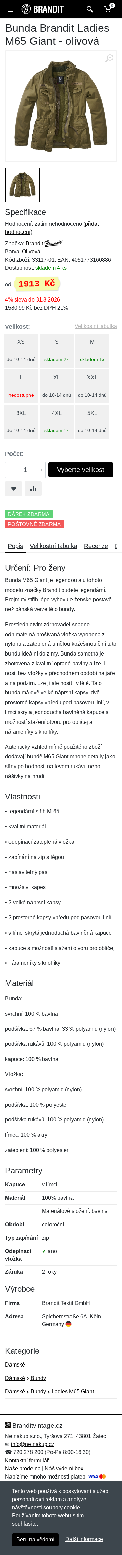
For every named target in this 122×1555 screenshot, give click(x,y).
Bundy (38, 1378)
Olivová (31, 251)
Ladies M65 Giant (73, 1391)
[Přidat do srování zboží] (33, 488)
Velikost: (17, 326)
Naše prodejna (23, 1468)
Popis (15, 545)
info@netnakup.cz (32, 1444)
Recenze (96, 545)
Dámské (15, 1365)
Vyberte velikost (80, 469)
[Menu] (11, 9)
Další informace (84, 1539)
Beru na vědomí (35, 1539)
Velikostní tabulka (96, 326)
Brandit (34, 243)
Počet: (14, 453)
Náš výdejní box (64, 1468)
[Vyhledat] (89, 9)
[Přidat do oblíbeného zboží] (13, 488)
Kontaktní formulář (27, 1460)
